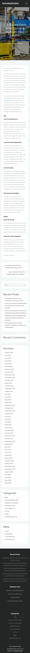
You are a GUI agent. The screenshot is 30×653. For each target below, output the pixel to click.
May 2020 (8, 480)
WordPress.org (9, 539)
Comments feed (9, 536)
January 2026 (9, 372)
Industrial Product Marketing (15, 590)
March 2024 (8, 383)
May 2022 (8, 422)
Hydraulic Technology (11, 503)
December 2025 (10, 375)
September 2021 (10, 441)
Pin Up (7, 511)
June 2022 (8, 419)
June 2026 (8, 358)
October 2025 (9, 380)
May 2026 (8, 361)
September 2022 (10, 411)
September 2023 (10, 388)
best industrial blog (10, 3)
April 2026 (8, 363)
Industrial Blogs (15, 597)
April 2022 (8, 424)
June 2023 (8, 397)
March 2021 (8, 458)
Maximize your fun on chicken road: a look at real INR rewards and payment (15, 318)
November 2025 (10, 377)
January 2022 (9, 433)
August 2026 (9, 352)
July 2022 (8, 416)
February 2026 (9, 369)
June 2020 (8, 477)
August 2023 (9, 391)
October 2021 (9, 438)
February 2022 (9, 430)
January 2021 (9, 463)
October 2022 (9, 408)
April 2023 (8, 402)
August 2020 (9, 472)
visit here (9, 100)
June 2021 (8, 449)
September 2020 (10, 469)
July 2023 (8, 394)
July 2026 (8, 355)
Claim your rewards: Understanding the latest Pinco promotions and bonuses (15, 306)
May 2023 (8, 400)
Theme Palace (18, 650)
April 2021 (8, 455)
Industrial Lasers (10, 505)
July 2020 (8, 474)
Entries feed (8, 534)
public (7, 514)
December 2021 (10, 436)
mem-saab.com (9, 508)
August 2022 (9, 413)
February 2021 (9, 461)
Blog (12, 255)
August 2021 (9, 444)
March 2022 (8, 427)
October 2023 (9, 386)
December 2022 (10, 405)
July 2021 (8, 447)
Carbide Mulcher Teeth (12, 500)
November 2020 (10, 466)
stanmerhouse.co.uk (11, 516)
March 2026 (8, 366)
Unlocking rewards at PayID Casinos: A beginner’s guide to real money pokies (15, 325)
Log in (7, 531)
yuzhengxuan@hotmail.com (14, 68)
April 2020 (8, 483)
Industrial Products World (15, 601)
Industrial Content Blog (15, 594)
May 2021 (8, 452)
